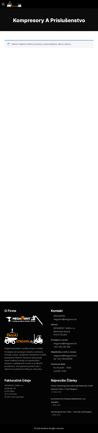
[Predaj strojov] (14, 4)
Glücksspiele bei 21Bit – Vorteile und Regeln (71, 411)
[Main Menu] (3, 4)
